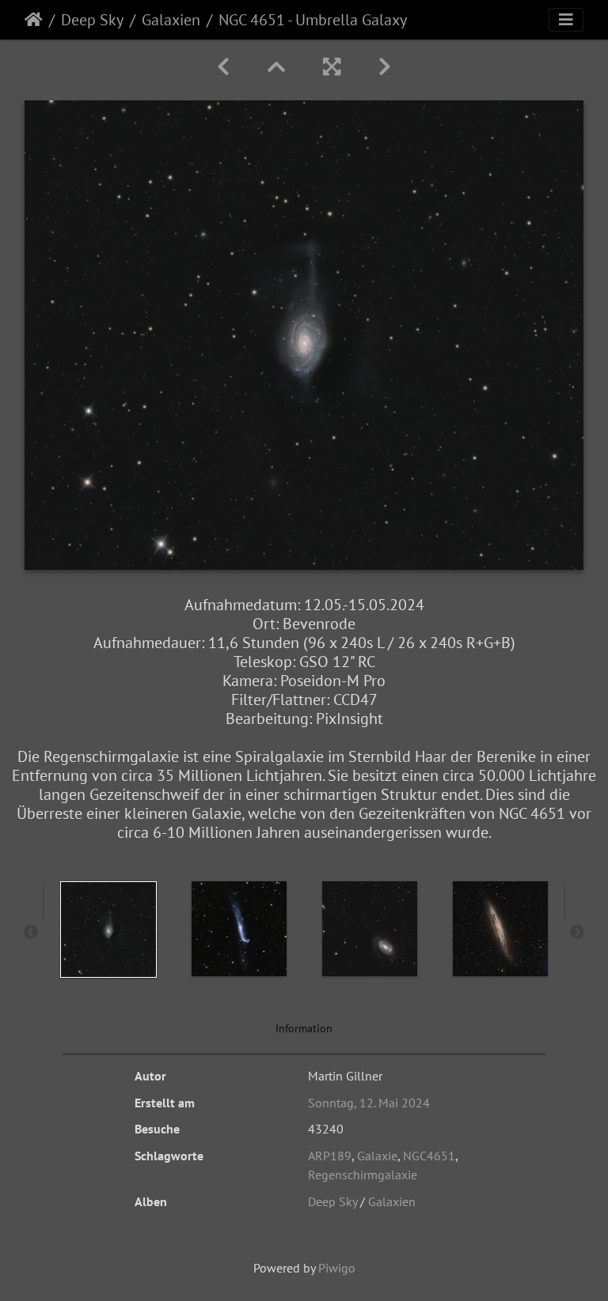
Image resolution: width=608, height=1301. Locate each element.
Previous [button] (31, 933)
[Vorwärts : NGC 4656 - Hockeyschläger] (384, 67)
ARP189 (330, 1155)
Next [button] (577, 933)
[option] (108, 929)
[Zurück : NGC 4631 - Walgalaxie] (223, 67)
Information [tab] (304, 1028)
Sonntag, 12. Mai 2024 (369, 1103)
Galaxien (171, 19)
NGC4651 (429, 1155)
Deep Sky (92, 19)
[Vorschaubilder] (276, 67)
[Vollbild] (331, 67)
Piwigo (336, 1268)
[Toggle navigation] (566, 20)
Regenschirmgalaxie (362, 1174)
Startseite (34, 20)
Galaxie (377, 1155)
